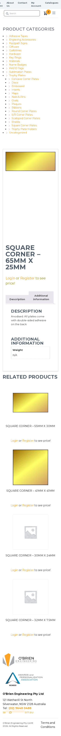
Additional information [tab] (41, 297)
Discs (15, 82)
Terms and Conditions (48, 725)
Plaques (16, 104)
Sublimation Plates (20, 71)
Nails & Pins (18, 96)
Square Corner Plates (24, 125)
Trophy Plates (17, 75)
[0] (45, 13)
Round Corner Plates (24, 111)
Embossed (18, 86)
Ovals (15, 100)
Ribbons (16, 107)
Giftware (14, 46)
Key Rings (15, 57)
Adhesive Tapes (18, 36)
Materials (14, 61)
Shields (16, 121)
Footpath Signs (18, 43)
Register (27, 278)
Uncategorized (18, 132)
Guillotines (15, 50)
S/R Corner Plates (22, 114)
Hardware (15, 54)
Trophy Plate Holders (24, 129)
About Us (10, 4)
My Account (36, 4)
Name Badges (17, 64)
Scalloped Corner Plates (26, 118)
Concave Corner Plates (25, 79)
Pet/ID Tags (16, 68)
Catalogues (51, 3)
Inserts (16, 89)
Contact (22, 3)
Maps (15, 93)
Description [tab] (17, 299)
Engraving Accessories (22, 39)
